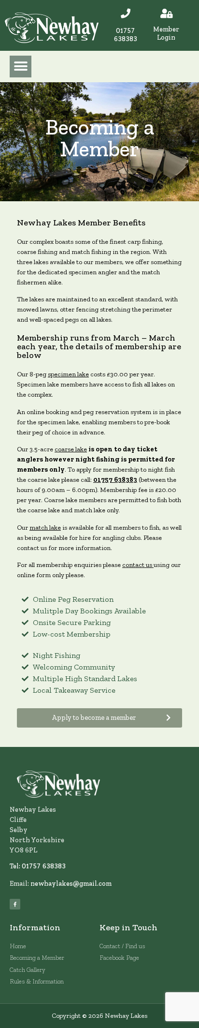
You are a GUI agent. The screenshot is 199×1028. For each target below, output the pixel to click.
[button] (20, 66)
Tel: (16, 866)
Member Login (166, 33)
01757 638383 (125, 35)
